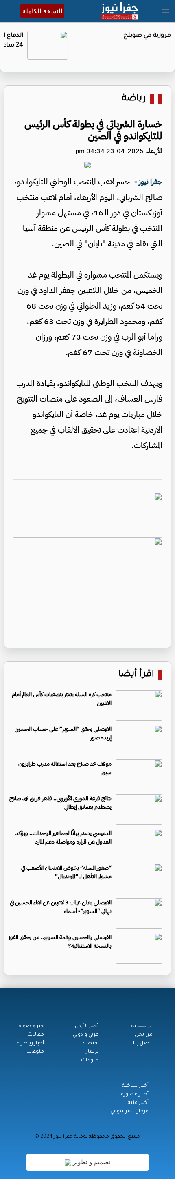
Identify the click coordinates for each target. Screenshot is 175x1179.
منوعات (89, 1061)
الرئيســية (142, 1026)
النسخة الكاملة (42, 11)
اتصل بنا (143, 1043)
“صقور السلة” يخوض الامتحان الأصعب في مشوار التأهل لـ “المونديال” (66, 872)
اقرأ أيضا (136, 675)
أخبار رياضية (30, 1043)
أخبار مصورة (135, 1094)
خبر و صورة (31, 1026)
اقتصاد (90, 1043)
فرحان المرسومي (129, 1112)
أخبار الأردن (86, 1026)
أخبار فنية (138, 1103)
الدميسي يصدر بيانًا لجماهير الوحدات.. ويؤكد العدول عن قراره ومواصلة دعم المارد (63, 837)
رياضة (134, 99)
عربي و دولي (85, 1035)
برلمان (91, 1052)
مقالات (36, 1035)
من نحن (144, 1035)
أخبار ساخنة (135, 1086)
